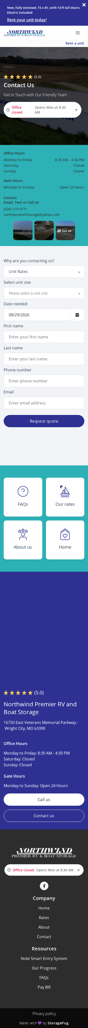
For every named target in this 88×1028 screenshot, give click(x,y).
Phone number (18, 370)
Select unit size (17, 282)
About (44, 927)
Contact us (44, 815)
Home (44, 908)
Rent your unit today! (26, 20)
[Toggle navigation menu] (79, 32)
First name (13, 326)
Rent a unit (75, 43)
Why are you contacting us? (29, 260)
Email (9, 392)
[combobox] (42, 110)
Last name (13, 348)
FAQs (44, 977)
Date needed (15, 304)
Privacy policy (44, 1013)
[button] (23, 230)
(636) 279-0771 (15, 209)
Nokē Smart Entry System (44, 958)
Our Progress (44, 968)
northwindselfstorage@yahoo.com (32, 214)
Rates (44, 917)
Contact (44, 936)
